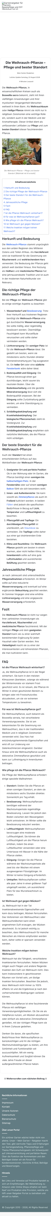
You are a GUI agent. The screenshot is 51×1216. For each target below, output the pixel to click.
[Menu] (47, 7)
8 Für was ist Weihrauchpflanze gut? (21, 216)
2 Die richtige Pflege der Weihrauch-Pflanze (25, 191)
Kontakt (6, 1106)
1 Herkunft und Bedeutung (17, 187)
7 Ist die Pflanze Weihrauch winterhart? (23, 213)
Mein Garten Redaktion (25, 73)
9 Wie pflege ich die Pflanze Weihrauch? (24, 220)
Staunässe (29, 528)
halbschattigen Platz (17, 481)
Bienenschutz (9, 1119)
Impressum (7, 1102)
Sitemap (6, 1123)
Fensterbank (13, 368)
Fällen (10, 504)
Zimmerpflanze (26, 497)
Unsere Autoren (10, 1110)
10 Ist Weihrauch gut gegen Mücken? (22, 224)
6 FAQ (6, 209)
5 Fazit (7, 205)
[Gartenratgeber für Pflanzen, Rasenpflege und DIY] (12, 6)
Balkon (10, 488)
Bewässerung (34, 311)
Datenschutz (8, 1115)
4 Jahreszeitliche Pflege (15, 202)
